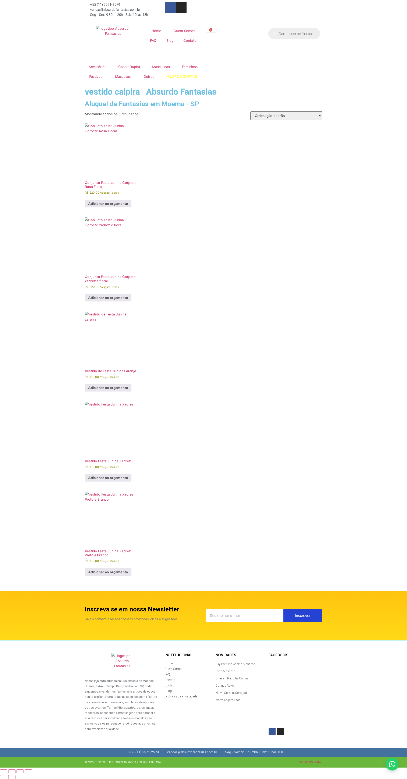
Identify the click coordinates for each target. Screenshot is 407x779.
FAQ (153, 40)
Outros (149, 76)
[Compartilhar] (20, 771)
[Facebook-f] (170, 7)
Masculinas (161, 67)
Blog (170, 40)
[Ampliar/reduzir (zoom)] (3, 771)
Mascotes (123, 76)
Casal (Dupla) (129, 67)
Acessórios (97, 67)
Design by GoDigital (309, 762)
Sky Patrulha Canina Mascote (235, 664)
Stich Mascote (225, 671)
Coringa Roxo (225, 685)
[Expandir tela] (11, 771)
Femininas (190, 67)
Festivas (95, 76)
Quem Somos (184, 31)
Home (156, 31)
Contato (190, 40)
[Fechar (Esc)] (28, 771)
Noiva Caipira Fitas (228, 700)
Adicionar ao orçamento (108, 203)
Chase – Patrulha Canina (232, 678)
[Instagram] (181, 7)
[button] (392, 764)
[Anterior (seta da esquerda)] (3, 777)
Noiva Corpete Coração (231, 692)
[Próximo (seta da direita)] (11, 777)
